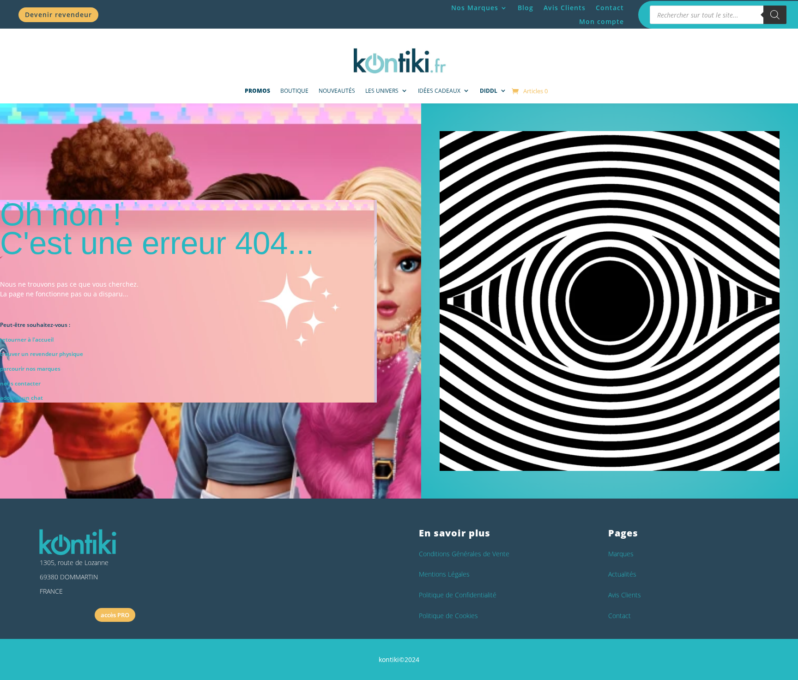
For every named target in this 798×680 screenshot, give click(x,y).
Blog (525, 8)
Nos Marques (474, 8)
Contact (610, 8)
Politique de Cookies (448, 615)
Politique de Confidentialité (457, 594)
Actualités (622, 574)
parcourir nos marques (30, 369)
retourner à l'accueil (27, 339)
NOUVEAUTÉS (337, 91)
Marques (621, 553)
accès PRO (115, 615)
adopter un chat (21, 398)
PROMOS (257, 91)
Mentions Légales (444, 574)
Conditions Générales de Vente (464, 553)
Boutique (294, 91)
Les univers (382, 91)
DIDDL (488, 91)
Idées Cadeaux (439, 91)
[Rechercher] (774, 15)
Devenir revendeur (58, 14)
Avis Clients (565, 8)
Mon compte (601, 22)
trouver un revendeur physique (41, 354)
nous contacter (20, 383)
